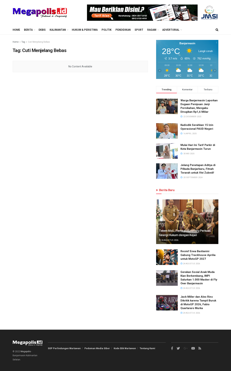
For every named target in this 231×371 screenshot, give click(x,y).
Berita (28, 29)
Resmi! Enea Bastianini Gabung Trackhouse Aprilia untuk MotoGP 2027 (197, 255)
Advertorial (170, 29)
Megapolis (26, 351)
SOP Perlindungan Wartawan (64, 348)
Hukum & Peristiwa (85, 29)
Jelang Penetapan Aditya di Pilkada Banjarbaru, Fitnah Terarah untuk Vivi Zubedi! (197, 168)
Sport (139, 29)
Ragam (151, 29)
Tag (23, 42)
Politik (107, 29)
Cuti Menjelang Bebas (39, 42)
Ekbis (42, 29)
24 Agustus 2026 (169, 240)
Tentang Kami (147, 348)
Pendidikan (123, 29)
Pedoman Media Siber (97, 348)
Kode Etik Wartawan (125, 348)
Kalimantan (58, 29)
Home (16, 29)
